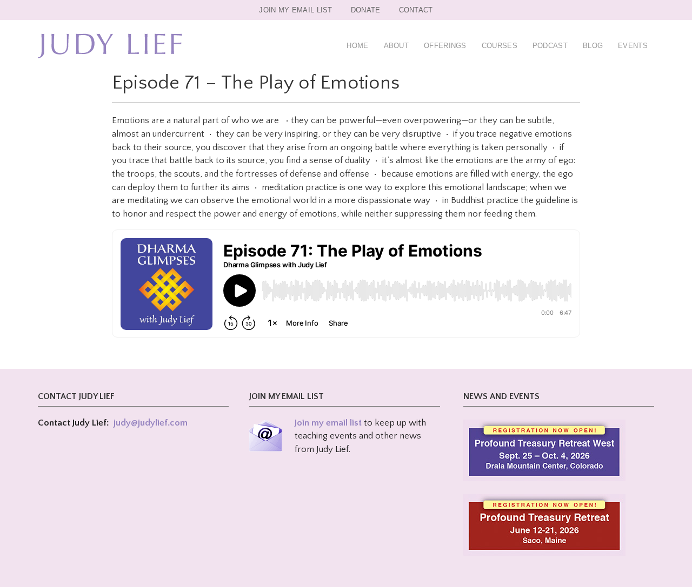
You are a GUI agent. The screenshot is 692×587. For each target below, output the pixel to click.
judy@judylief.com (151, 423)
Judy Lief (110, 45)
